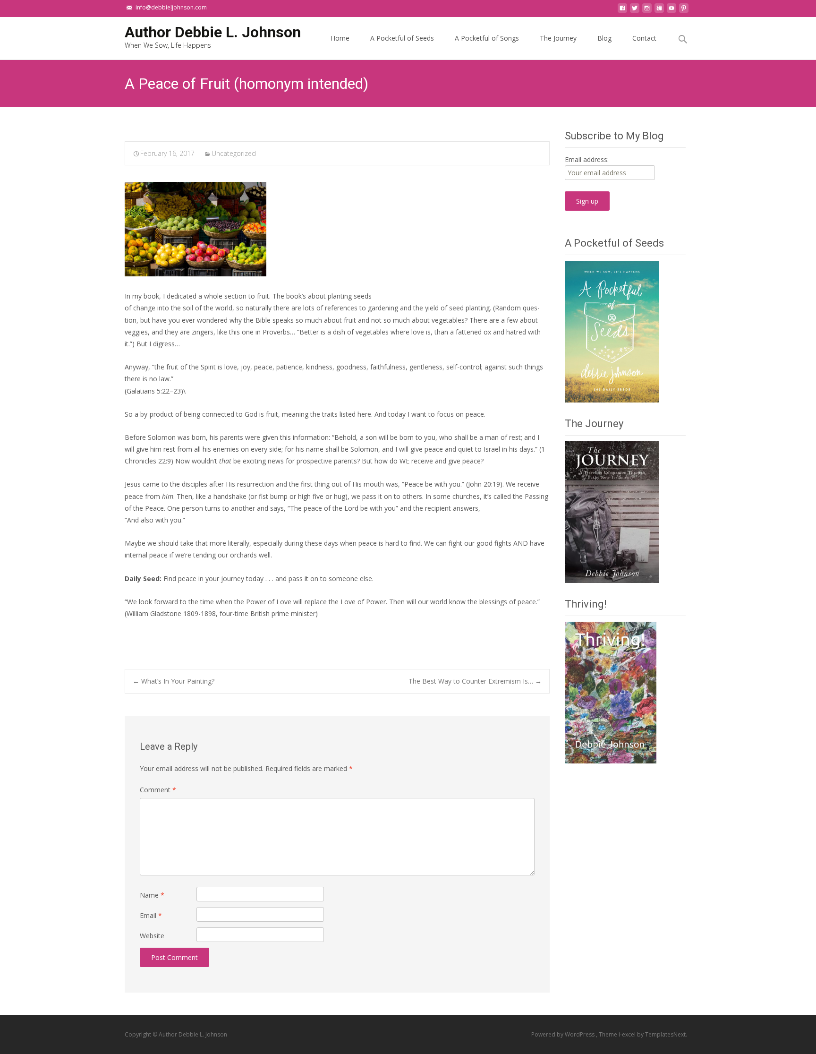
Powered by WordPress (563, 1034)
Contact (644, 38)
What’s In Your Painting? (173, 681)
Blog (604, 38)
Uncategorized (234, 153)
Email (151, 915)
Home (340, 38)
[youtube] (671, 10)
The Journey (558, 38)
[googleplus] (659, 10)
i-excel (628, 1034)
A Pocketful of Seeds (402, 38)
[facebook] (622, 10)
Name (152, 895)
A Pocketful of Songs (487, 38)
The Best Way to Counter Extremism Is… (475, 681)
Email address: (587, 159)
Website (152, 935)
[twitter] (634, 10)
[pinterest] (683, 10)
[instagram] (647, 10)
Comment (158, 789)
